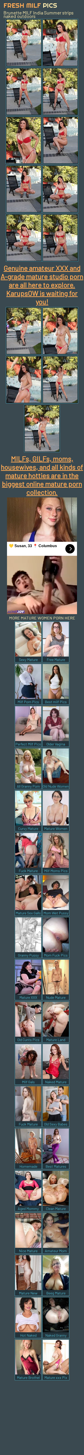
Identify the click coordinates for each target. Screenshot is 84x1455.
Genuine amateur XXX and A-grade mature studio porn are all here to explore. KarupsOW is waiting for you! (42, 285)
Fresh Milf (30, 5)
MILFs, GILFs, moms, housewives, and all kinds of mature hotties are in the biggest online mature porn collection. (42, 475)
